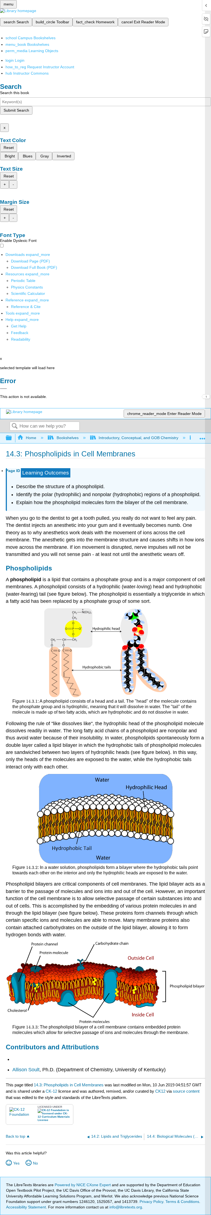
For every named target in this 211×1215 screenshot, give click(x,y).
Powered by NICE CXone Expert (83, 1185)
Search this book (14, 93)
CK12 (160, 1091)
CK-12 (52, 1091)
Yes (16, 1163)
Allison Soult (26, 1069)
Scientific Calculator (28, 293)
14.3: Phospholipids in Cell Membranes (69, 1085)
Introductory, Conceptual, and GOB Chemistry (138, 438)
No (35, 1163)
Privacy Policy (151, 1201)
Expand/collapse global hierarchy (12, 438)
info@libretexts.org (125, 1207)
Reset (9, 147)
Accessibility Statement (26, 1207)
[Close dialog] (3, 388)
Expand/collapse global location (202, 436)
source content (186, 1091)
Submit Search (16, 110)
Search (15, 426)
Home (31, 438)
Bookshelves (67, 438)
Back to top (15, 1136)
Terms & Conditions (182, 1201)
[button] (19, 332)
